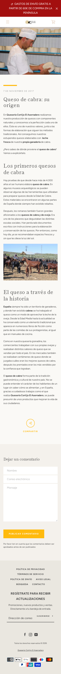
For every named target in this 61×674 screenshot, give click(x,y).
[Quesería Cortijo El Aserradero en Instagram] (30, 634)
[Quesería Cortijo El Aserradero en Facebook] (25, 634)
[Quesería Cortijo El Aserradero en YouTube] (36, 634)
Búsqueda (22, 584)
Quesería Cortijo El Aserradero (31, 650)
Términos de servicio (30, 574)
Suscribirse (43, 616)
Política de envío (21, 579)
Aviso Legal (43, 579)
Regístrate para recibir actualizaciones (30, 596)
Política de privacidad (30, 569)
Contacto (38, 584)
